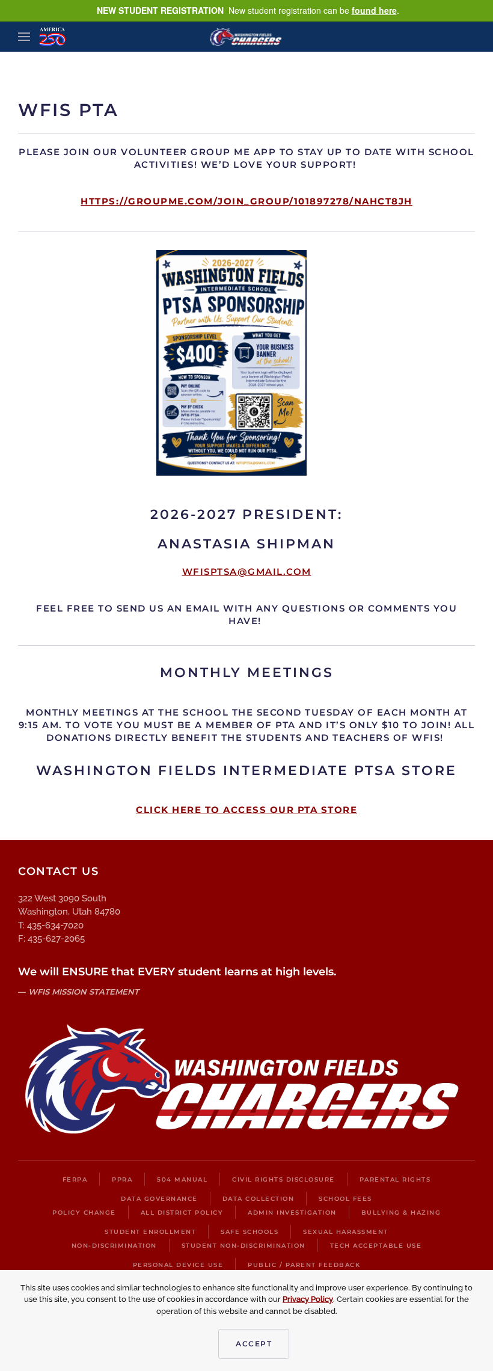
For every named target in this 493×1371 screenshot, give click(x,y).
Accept (254, 1343)
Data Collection (258, 1199)
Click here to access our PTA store (246, 809)
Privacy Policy (308, 1299)
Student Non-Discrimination (243, 1246)
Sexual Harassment (345, 1232)
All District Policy (182, 1212)
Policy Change (84, 1212)
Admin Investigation (292, 1212)
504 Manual (182, 1179)
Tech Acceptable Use (376, 1246)
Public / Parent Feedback (304, 1265)
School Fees (345, 1199)
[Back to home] (246, 37)
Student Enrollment (150, 1232)
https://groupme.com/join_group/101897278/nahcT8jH (246, 201)
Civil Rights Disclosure (283, 1179)
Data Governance (159, 1199)
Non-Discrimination (114, 1246)
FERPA (75, 1179)
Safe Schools (249, 1232)
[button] (24, 37)
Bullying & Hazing (401, 1212)
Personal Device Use (178, 1265)
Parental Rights (395, 1179)
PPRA (122, 1179)
